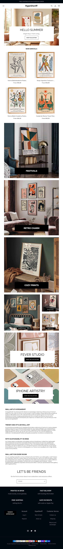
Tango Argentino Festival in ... (46, 80)
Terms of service (52, 543)
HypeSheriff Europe (16, 543)
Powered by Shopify (25, 543)
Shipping (52, 518)
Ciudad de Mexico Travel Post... (45, 116)
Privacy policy (43, 543)
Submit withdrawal (10, 513)
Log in (24, 515)
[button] (3, 6)
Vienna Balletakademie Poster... (17, 80)
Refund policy (35, 543)
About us (38, 518)
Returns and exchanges (52, 523)
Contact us (53, 515)
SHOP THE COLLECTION (32, 359)
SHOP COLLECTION (31, 37)
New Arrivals (38, 515)
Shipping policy (32, 545)
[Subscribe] (44, 481)
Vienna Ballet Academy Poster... (17, 116)
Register (24, 518)
